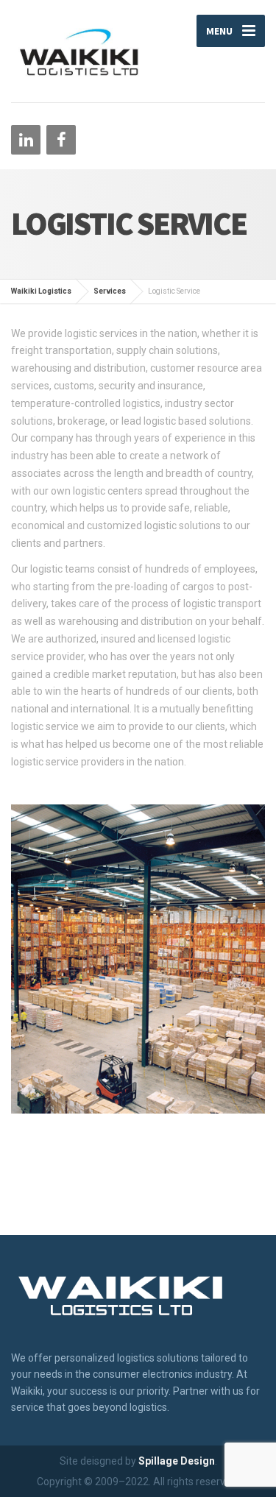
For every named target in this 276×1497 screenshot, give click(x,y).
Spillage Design (176, 1461)
